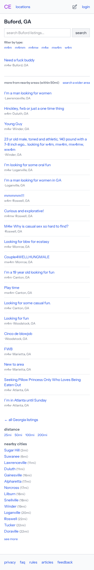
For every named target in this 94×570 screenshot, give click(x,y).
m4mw (33, 47)
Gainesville (13, 475)
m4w (45, 47)
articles (47, 562)
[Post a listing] (74, 7)
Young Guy (13, 123)
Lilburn (9, 493)
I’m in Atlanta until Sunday (25, 400)
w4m (68, 47)
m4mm (20, 47)
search (80, 32)
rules (33, 562)
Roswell (10, 518)
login (86, 6)
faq (22, 562)
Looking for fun (16, 318)
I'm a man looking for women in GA (32, 180)
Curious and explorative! (24, 211)
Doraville (11, 531)
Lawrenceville (15, 462)
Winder (10, 506)
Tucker (9, 525)
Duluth (9, 469)
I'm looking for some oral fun (27, 165)
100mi (29, 435)
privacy (10, 562)
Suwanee (12, 456)
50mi (18, 435)
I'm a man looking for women (27, 93)
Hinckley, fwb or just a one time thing (34, 108)
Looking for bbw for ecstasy (26, 241)
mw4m (57, 47)
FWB (8, 349)
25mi (7, 435)
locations (23, 6)
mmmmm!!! (14, 195)
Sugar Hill (12, 450)
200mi (42, 435)
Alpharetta (12, 481)
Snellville (11, 500)
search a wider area (76, 83)
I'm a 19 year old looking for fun (29, 272)
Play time (11, 287)
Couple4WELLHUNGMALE (27, 257)
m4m (8, 47)
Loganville (12, 512)
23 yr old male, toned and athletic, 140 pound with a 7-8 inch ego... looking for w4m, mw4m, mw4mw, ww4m (45, 144)
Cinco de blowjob (18, 333)
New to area (14, 364)
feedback (65, 562)
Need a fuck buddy (19, 60)
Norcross (11, 487)
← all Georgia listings (21, 419)
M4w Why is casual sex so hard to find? (36, 226)
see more (11, 539)
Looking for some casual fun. (27, 303)
